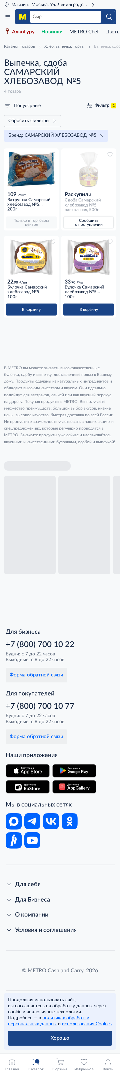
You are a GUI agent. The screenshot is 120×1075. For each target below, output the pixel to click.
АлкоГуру (23, 31)
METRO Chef (84, 31)
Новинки (52, 31)
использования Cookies (87, 1024)
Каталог (7, 16)
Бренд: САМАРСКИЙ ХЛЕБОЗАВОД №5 (52, 135)
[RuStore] (28, 786)
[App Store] (28, 770)
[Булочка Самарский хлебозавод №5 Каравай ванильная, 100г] (31, 257)
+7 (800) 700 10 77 (40, 706)
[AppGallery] (74, 786)
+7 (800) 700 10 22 (40, 645)
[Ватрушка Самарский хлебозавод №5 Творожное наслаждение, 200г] (31, 169)
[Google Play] (74, 770)
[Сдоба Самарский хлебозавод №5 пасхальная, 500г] (89, 169)
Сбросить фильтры (28, 120)
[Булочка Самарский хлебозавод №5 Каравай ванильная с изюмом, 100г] (89, 257)
